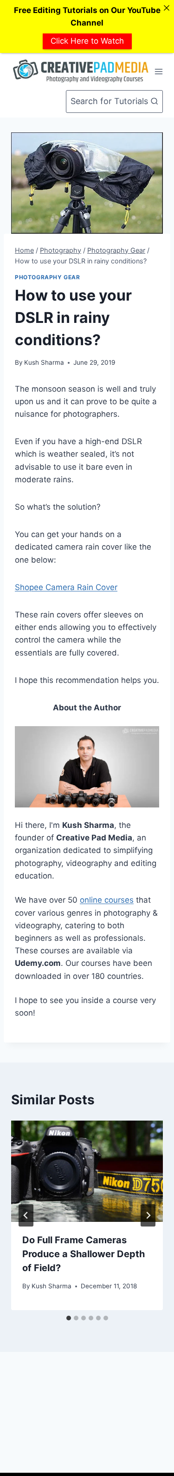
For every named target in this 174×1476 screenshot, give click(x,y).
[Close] (166, 7)
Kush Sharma (44, 362)
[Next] (148, 1215)
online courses (107, 900)
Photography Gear (47, 277)
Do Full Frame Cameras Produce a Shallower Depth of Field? (83, 1253)
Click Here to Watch (87, 41)
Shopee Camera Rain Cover (66, 587)
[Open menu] (159, 71)
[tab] (68, 1318)
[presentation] (87, 1171)
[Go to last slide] (26, 1215)
